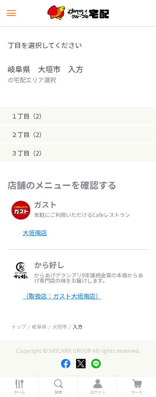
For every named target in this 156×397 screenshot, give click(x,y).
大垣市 (59, 326)
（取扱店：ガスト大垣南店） (62, 295)
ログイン (97, 392)
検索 (58, 392)
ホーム (19, 392)
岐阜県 (39, 326)
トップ (18, 326)
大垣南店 (35, 232)
